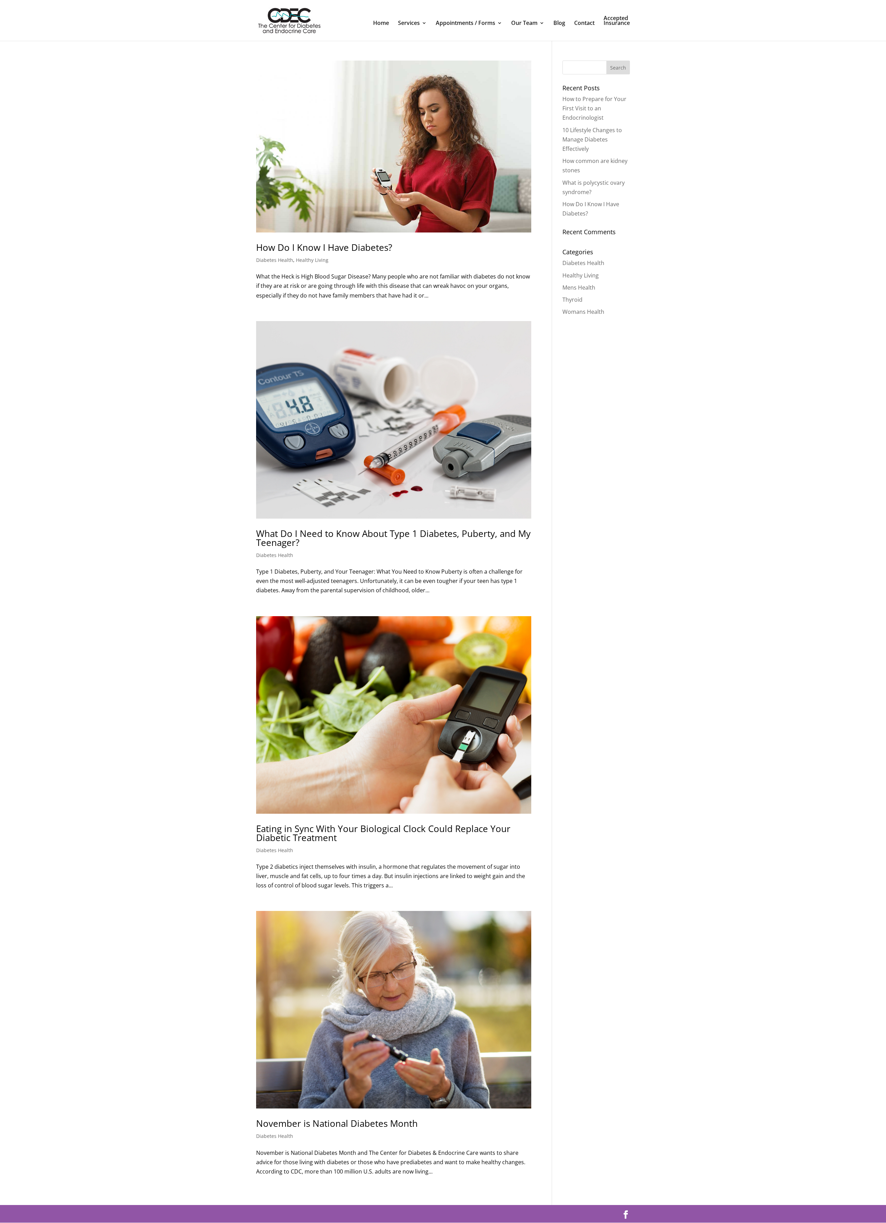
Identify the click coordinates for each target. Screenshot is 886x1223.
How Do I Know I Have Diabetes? (324, 247)
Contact (584, 23)
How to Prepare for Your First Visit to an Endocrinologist (594, 108)
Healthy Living (312, 260)
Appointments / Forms (465, 23)
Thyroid (572, 299)
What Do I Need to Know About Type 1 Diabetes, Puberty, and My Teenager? (393, 538)
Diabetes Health (274, 260)
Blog (559, 23)
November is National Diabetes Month (337, 1123)
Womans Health (583, 312)
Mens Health (578, 287)
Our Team (524, 23)
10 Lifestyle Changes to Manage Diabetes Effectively (592, 139)
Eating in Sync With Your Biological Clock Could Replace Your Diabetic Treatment (383, 833)
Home (381, 23)
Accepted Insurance (617, 21)
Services (409, 23)
